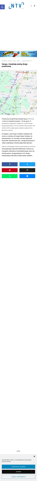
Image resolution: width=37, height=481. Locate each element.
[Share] (10, 164)
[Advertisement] (18, 31)
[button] (2, 7)
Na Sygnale (15, 202)
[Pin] (10, 170)
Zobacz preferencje (18, 477)
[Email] (27, 170)
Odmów (18, 472)
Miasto (10, 61)
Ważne (18, 61)
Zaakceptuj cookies (18, 467)
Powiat (14, 61)
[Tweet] (27, 164)
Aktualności (4, 61)
